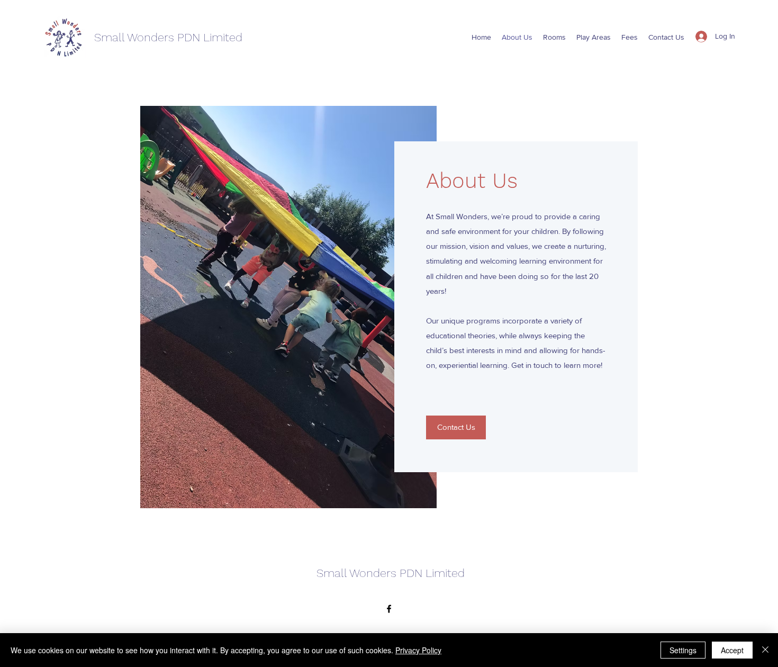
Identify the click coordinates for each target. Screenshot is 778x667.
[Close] (765, 650)
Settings (683, 650)
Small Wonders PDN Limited (168, 37)
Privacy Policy (418, 650)
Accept (732, 650)
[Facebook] (389, 608)
